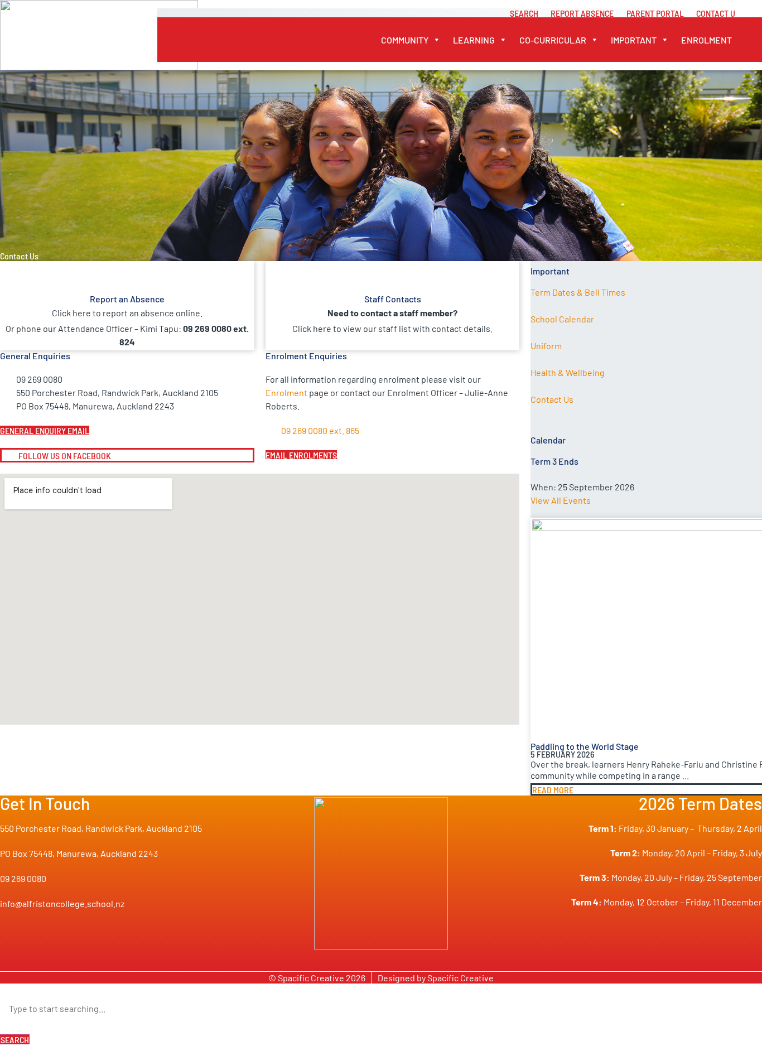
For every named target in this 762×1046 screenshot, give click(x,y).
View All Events (560, 499)
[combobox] (381, 1008)
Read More (552, 789)
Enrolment (706, 39)
